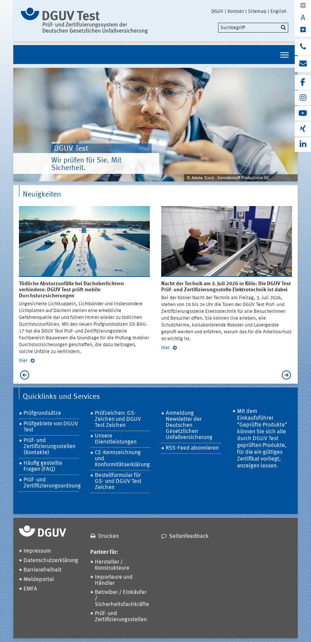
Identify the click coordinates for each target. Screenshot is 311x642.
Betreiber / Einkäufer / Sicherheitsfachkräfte (122, 599)
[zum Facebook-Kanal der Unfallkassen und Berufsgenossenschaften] (303, 82)
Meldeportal (39, 580)
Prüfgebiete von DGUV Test (51, 427)
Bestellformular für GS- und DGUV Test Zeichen (118, 481)
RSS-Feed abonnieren (192, 448)
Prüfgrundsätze (42, 413)
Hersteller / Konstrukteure (112, 565)
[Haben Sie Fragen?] (303, 47)
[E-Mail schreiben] (303, 64)
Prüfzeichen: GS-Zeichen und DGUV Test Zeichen (118, 419)
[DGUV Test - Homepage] (84, 21)
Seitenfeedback (189, 536)
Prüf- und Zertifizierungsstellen (121, 617)
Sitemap (257, 11)
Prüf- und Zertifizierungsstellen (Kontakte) (49, 447)
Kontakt (236, 11)
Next (288, 375)
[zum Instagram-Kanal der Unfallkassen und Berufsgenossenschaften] (303, 98)
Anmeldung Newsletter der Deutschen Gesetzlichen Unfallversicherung (189, 425)
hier (23, 360)
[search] (253, 28)
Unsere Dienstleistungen (116, 439)
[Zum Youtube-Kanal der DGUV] (303, 113)
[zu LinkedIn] (303, 144)
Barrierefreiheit (42, 570)
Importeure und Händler (114, 580)
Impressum (37, 551)
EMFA (30, 589)
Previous (22, 375)
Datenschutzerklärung (51, 561)
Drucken (108, 536)
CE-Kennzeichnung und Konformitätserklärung (122, 459)
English (278, 11)
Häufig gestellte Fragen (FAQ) (43, 466)
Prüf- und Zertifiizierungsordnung (51, 483)
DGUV (217, 11)
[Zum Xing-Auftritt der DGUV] (303, 129)
